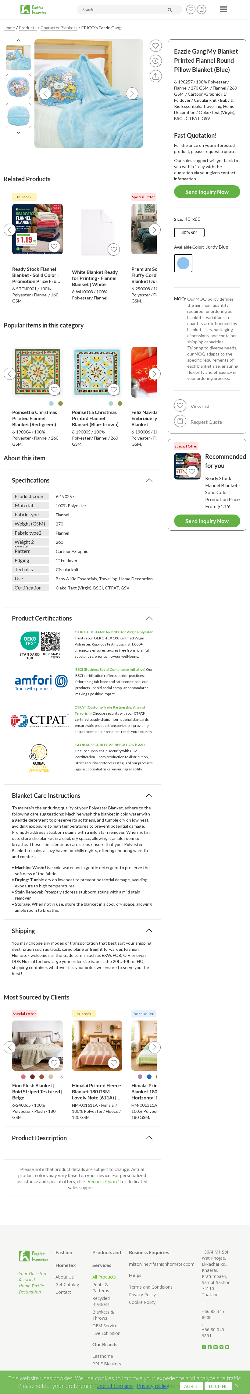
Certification (28, 587)
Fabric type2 (28, 533)
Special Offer (143, 197)
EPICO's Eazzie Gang (101, 27)
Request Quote (103, 1181)
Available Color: (201, 246)
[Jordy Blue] (183, 263)
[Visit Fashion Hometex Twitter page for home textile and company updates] (222, 1344)
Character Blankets (59, 27)
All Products (104, 1277)
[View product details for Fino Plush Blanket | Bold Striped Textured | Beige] (37, 1046)
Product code (29, 496)
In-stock (24, 197)
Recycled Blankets (101, 1301)
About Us (64, 1277)
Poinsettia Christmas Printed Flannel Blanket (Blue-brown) (95, 418)
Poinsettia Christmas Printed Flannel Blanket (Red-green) (34, 418)
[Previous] (10, 230)
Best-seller (144, 1013)
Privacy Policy (142, 1294)
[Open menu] (222, 7)
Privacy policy (153, 1385)
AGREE (191, 1386)
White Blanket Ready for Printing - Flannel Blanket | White (95, 278)
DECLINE (218, 1386)
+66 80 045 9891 (213, 1333)
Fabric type (27, 514)
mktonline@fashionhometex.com (162, 1264)
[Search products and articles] (169, 9)
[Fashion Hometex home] (33, 9)
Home (9, 27)
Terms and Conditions (151, 1287)
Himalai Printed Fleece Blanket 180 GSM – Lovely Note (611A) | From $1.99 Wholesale (96, 1091)
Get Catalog (67, 1284)
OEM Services (106, 1326)
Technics (24, 569)
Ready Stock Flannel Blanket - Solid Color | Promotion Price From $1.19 (36, 275)
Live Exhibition (106, 1333)
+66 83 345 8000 (213, 1314)
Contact (63, 1292)
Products (28, 27)
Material (24, 505)
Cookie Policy (142, 1302)
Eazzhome (102, 1356)
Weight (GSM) (30, 523)
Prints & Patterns (100, 1287)
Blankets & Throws (103, 1315)
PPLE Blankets (106, 1364)
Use (19, 578)
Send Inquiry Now (207, 191)
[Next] (154, 230)
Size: (188, 219)
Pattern (22, 551)
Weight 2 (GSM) (24, 542)
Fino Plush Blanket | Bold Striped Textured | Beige (37, 1091)
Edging (22, 560)
